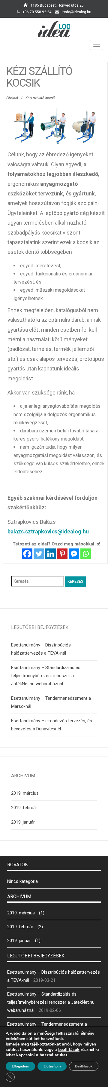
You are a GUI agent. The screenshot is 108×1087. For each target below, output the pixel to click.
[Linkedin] (50, 553)
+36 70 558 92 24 (36, 12)
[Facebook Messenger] (74, 553)
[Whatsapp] (85, 553)
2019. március (25, 793)
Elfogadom (20, 1066)
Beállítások (83, 1066)
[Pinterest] (62, 553)
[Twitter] (39, 553)
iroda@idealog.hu (76, 12)
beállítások (69, 1049)
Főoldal (12, 98)
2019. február (24, 807)
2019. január (23, 822)
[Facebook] (27, 553)
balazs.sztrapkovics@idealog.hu (48, 531)
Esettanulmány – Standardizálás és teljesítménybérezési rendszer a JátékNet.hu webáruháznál (45, 675)
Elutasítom (52, 1066)
